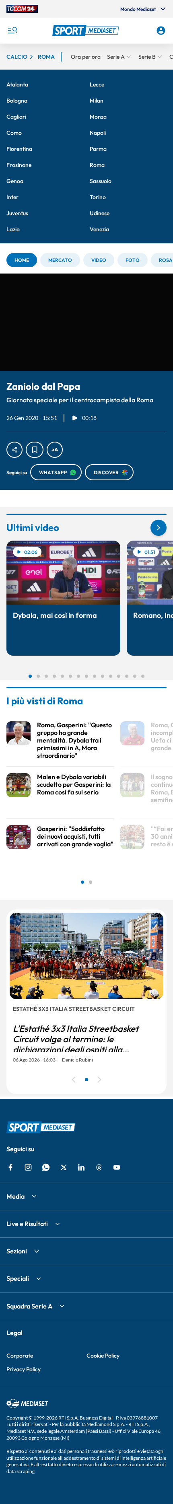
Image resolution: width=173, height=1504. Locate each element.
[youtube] (117, 1167)
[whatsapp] (46, 1167)
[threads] (99, 1167)
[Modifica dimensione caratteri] (55, 450)
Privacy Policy (23, 1369)
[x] (64, 1167)
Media (15, 1196)
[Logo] (86, 30)
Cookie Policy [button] (102, 1355)
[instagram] (28, 1167)
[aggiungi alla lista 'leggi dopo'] (34, 450)
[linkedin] (81, 1167)
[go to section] (158, 528)
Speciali (17, 1278)
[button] (86, 30)
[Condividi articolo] (14, 450)
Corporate (19, 1355)
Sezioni (16, 1251)
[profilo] (161, 30)
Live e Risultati (27, 1224)
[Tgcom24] (22, 9)
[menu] (12, 30)
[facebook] (10, 1167)
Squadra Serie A (29, 1306)
